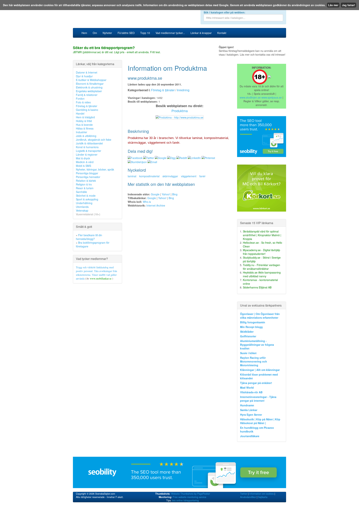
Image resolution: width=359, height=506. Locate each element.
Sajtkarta (262, 497)
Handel (80, 113)
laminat (132, 176)
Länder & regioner (86, 154)
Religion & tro (84, 184)
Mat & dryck (83, 158)
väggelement (188, 176)
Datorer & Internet (86, 72)
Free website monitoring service (189, 497)
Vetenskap (82, 210)
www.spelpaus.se (271, 97)
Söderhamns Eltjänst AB (257, 287)
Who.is (147, 202)
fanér (202, 176)
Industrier (81, 132)
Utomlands (82, 207)
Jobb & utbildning (86, 136)
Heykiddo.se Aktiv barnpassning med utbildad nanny (262, 274)
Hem (84, 33)
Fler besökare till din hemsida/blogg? (89, 237)
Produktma (179, 110)
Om (95, 33)
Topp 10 (145, 33)
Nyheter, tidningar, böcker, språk (95, 169)
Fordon (80, 98)
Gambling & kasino (87, 110)
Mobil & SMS (83, 166)
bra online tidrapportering (185, 500)
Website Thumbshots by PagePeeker (190, 493)
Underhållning (84, 203)
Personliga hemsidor (88, 177)
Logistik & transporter (88, 151)
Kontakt (221, 33)
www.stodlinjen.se (250, 97)
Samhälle (81, 192)
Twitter (243, 493)
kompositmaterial (149, 176)
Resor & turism (84, 188)
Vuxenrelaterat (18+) (88, 214)
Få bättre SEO (126, 33)
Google (155, 194)
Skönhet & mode (86, 195)
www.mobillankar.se (101, 278)
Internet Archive (155, 205)
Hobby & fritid (84, 121)
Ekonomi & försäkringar (90, 83)
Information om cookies (261, 493)
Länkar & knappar (201, 33)
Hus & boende (84, 124)
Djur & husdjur (84, 76)
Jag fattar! (348, 5)
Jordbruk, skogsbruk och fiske (93, 139)
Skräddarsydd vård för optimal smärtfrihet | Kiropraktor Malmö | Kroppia (262, 235)
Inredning (183, 90)
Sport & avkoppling (87, 199)
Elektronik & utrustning (89, 87)
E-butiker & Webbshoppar (91, 80)
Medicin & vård (84, 162)
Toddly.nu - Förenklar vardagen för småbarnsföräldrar (261, 267)
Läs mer (333, 5)
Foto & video (83, 102)
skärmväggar (170, 176)
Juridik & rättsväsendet (89, 143)
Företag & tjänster (86, 106)
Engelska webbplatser (89, 91)
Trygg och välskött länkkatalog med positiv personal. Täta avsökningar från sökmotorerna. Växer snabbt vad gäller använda (96, 273)
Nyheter (107, 33)
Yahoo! (166, 194)
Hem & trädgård (85, 117)
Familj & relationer (86, 95)
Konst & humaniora (87, 147)
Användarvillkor (248, 497)
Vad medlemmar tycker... (170, 33)
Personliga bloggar (87, 173)
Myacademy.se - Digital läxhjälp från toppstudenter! (261, 252)
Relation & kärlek (86, 180)
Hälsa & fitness (84, 128)
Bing (174, 194)
